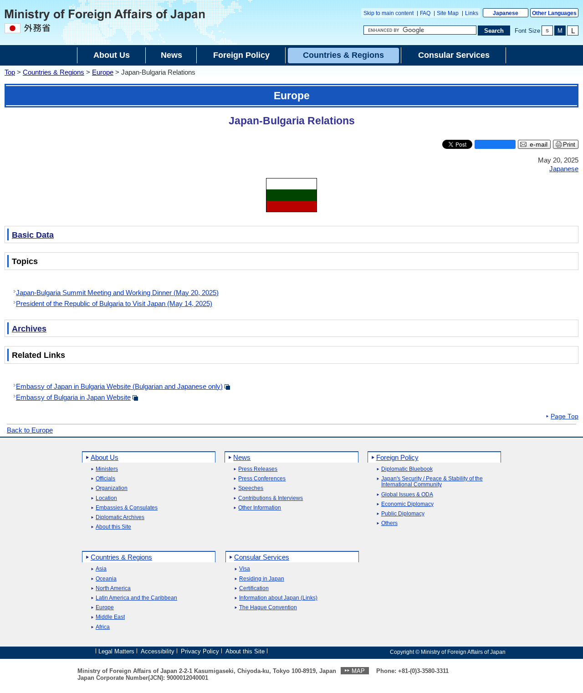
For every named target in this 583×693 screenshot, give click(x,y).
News (242, 457)
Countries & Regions (53, 72)
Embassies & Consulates (127, 508)
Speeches (250, 488)
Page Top (564, 416)
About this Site (113, 527)
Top (10, 72)
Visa (244, 569)
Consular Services (261, 557)
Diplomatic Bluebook (407, 469)
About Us (104, 457)
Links (471, 13)
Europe (102, 72)
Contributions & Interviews (270, 498)
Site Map (448, 13)
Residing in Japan (261, 579)
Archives (29, 328)
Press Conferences (262, 479)
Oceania (106, 579)
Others (389, 523)
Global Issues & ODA (407, 495)
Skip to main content (388, 13)
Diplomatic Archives (120, 517)
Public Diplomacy (402, 514)
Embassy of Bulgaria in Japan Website (73, 397)
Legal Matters (116, 651)
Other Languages (554, 13)
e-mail (538, 144)
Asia (101, 569)
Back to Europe (30, 430)
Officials (105, 479)
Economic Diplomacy (407, 504)
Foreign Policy (397, 457)
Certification (254, 588)
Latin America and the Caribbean (136, 598)
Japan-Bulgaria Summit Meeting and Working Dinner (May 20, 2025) (117, 292)
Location (106, 498)
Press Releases (257, 469)
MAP (358, 671)
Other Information (259, 508)
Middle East (110, 617)
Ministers (107, 469)
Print (569, 144)
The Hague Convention (268, 608)
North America (113, 588)
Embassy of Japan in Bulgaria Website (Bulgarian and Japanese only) (119, 386)
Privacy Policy (200, 651)
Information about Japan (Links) (278, 598)
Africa (103, 627)
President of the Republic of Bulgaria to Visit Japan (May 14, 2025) (114, 303)
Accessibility (157, 651)
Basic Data (33, 234)
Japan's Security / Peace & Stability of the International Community (432, 482)
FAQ (425, 13)
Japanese (505, 13)
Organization (112, 488)
